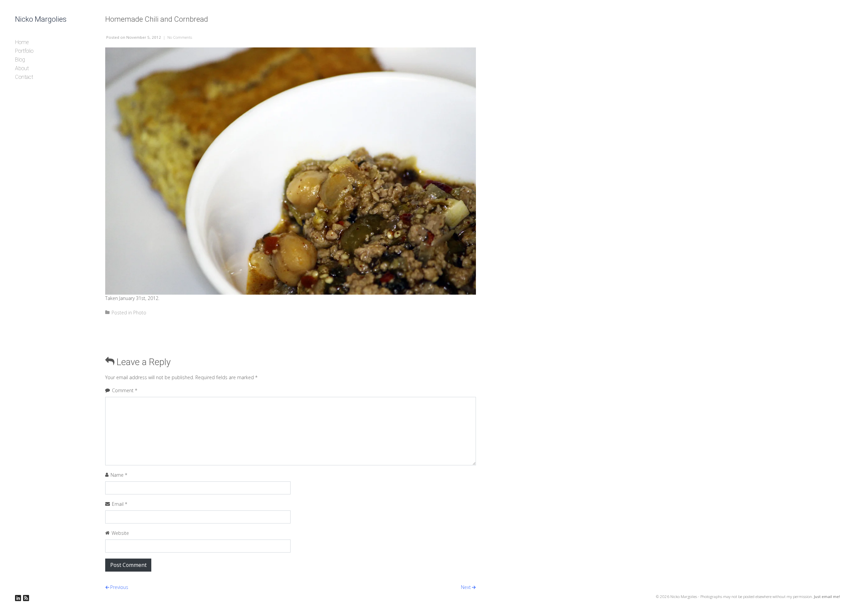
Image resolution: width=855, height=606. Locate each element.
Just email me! (827, 596)
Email (119, 504)
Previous (119, 587)
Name (119, 475)
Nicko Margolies (40, 19)
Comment (124, 390)
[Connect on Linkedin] (18, 598)
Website (120, 533)
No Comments (179, 37)
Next (466, 587)
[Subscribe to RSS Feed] (26, 598)
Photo (139, 312)
